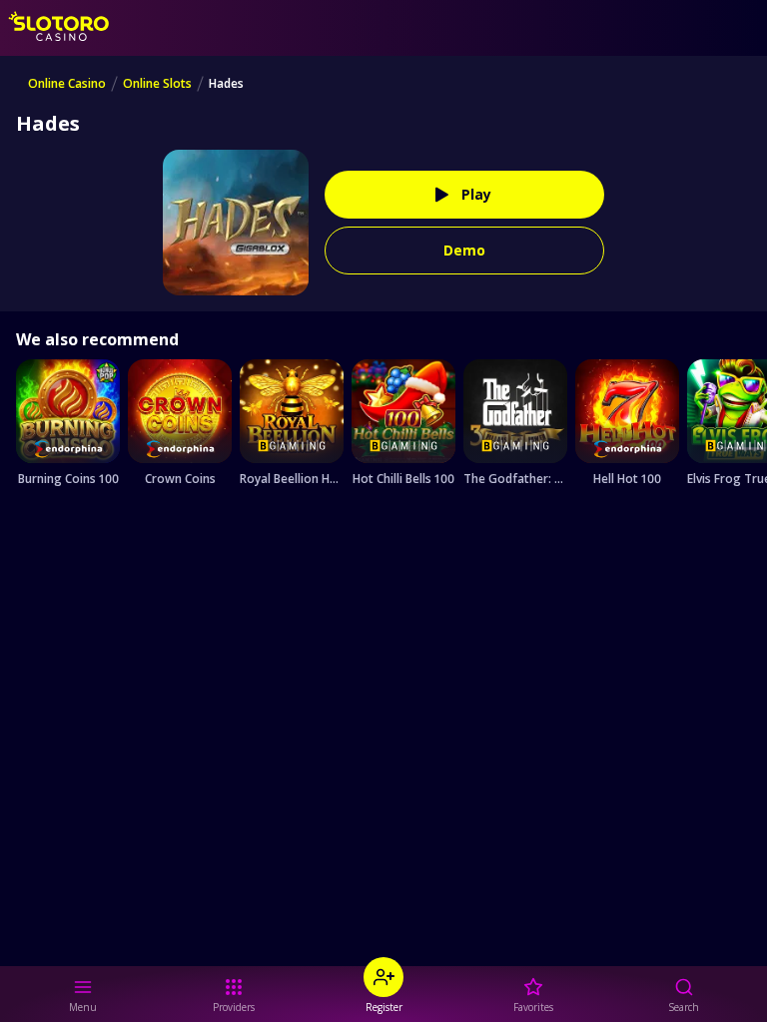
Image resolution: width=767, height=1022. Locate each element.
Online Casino (67, 84)
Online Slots (157, 84)
